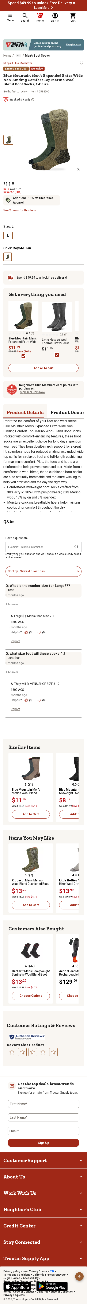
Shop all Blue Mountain (17, 63)
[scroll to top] (79, 1276)
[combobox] (47, 571)
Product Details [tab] (25, 412)
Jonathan (14, 657)
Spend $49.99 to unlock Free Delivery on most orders (43, 3)
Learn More (41, 7)
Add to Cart (31, 814)
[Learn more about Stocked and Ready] (32, 99)
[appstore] (17, 1286)
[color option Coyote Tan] (7, 257)
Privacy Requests (14, 1295)
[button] (51, 7)
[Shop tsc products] (43, 44)
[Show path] (18, 55)
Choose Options (31, 995)
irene (11, 590)
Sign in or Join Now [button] (32, 392)
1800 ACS (17, 622)
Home (7, 55)
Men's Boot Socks (37, 55)
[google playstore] (52, 1286)
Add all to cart (43, 368)
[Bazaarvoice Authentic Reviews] (27, 1037)
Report (15, 641)
